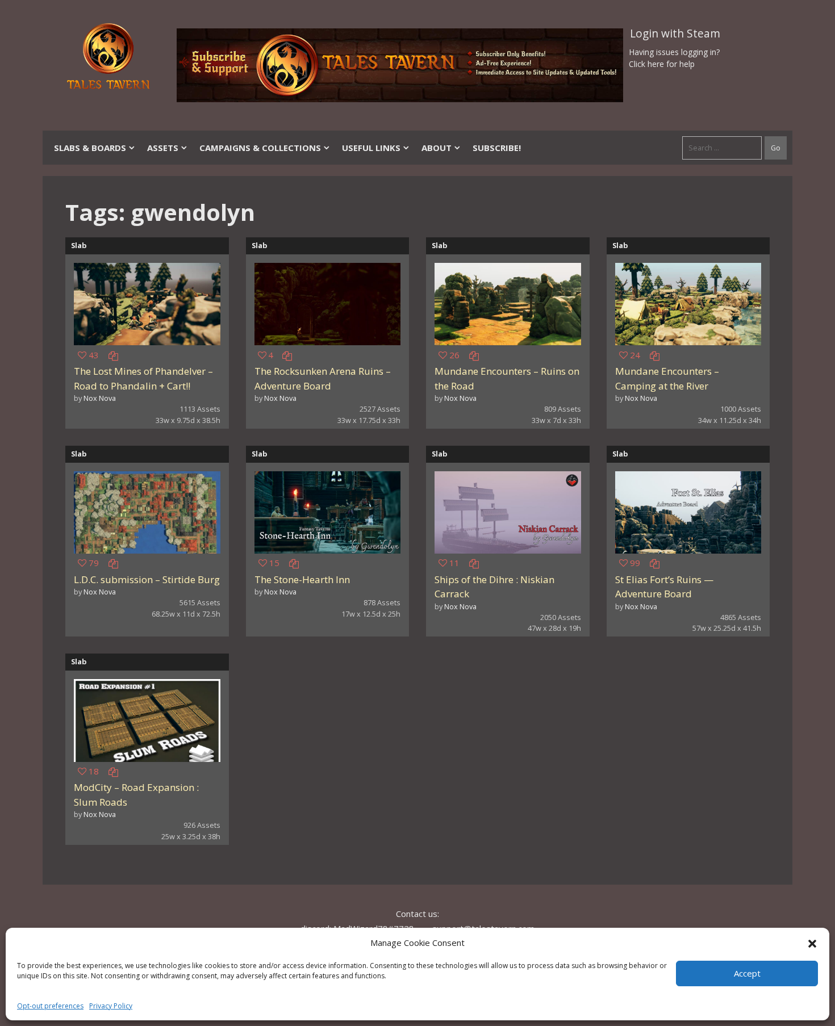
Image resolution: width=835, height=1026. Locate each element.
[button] (812, 942)
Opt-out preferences (50, 1006)
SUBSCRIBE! (497, 147)
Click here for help (662, 63)
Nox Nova (100, 398)
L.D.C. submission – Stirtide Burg (147, 579)
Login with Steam (675, 33)
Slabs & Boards (90, 147)
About (436, 147)
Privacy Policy (110, 1006)
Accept (747, 973)
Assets (162, 147)
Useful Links (371, 147)
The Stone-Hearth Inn (302, 579)
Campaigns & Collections (260, 147)
